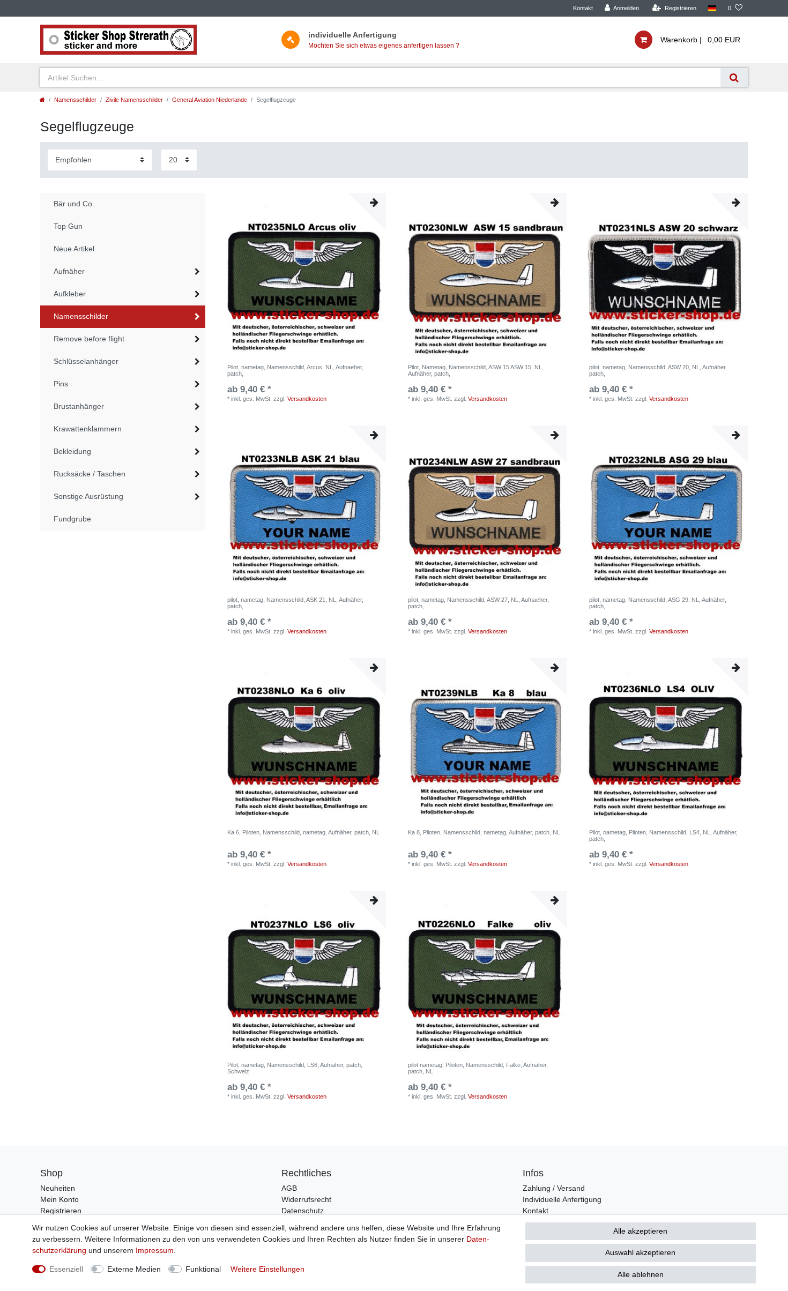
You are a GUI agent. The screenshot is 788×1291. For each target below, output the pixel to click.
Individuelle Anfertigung (562, 1199)
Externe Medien (134, 1269)
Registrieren (60, 1210)
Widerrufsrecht (306, 1199)
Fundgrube (72, 518)
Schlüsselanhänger (86, 361)
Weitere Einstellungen (267, 1269)
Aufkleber (70, 293)
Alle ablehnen (641, 1274)
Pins (61, 383)
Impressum (155, 1250)
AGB (289, 1188)
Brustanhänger (79, 406)
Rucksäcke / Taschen (89, 473)
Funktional (203, 1269)
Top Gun (68, 226)
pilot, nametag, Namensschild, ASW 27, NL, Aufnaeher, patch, (478, 602)
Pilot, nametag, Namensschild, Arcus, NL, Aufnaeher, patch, (295, 370)
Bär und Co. (74, 203)
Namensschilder (75, 99)
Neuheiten (57, 1188)
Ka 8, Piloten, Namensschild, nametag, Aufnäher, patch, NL (484, 832)
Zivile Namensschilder (134, 99)
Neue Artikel (74, 248)
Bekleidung (72, 451)
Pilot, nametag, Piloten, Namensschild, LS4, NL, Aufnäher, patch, (663, 835)
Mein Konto (59, 1199)
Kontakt (583, 8)
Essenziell (66, 1269)
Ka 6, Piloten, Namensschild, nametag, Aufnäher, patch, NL (303, 832)
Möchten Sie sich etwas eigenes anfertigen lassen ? (383, 45)
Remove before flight (89, 338)
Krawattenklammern (88, 428)
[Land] (712, 8)
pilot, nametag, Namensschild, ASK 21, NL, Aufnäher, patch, (295, 602)
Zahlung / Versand (554, 1188)
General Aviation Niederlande (209, 99)
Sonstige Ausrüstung (88, 496)
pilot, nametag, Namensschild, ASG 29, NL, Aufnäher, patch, (657, 602)
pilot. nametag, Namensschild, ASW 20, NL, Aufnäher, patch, (658, 370)
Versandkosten (306, 398)
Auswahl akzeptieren (640, 1252)
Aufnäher (69, 271)
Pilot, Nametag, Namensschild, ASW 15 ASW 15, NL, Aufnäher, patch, (476, 370)
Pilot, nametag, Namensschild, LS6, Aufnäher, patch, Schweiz (294, 1068)
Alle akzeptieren (640, 1231)
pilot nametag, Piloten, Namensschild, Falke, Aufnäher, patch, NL (478, 1068)
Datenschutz (302, 1210)
